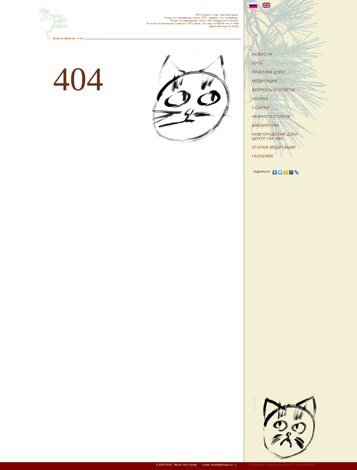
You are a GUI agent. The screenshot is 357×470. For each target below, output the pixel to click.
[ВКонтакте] (275, 172)
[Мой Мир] (291, 172)
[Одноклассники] (286, 172)
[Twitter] (280, 172)
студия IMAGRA (305, 464)
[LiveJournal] (297, 172)
